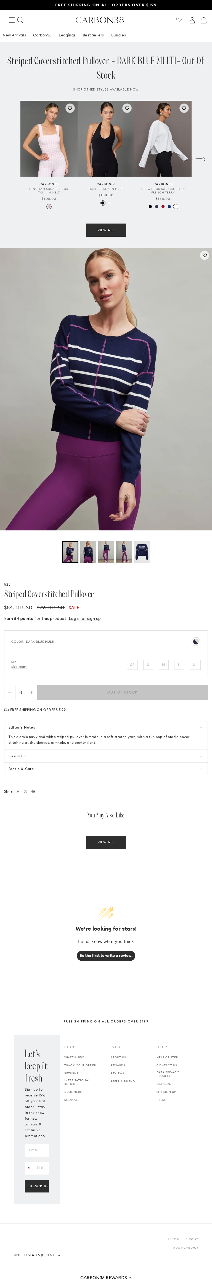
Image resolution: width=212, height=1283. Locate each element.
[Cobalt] (169, 206)
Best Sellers (93, 35)
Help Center (167, 1057)
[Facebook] (18, 791)
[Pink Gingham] (49, 206)
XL (195, 665)
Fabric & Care (21, 769)
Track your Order (80, 1065)
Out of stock (122, 692)
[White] (109, 203)
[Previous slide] (13, 158)
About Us (118, 1057)
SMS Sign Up (166, 1092)
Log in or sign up (85, 618)
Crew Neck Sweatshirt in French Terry (163, 190)
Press (161, 1100)
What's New (74, 1057)
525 (7, 584)
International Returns (77, 1082)
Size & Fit (17, 756)
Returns (71, 1073)
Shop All (71, 1100)
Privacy (191, 1239)
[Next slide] (198, 158)
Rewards (117, 1065)
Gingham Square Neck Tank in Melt (48, 190)
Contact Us (167, 1065)
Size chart (19, 667)
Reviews (117, 1073)
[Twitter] (25, 791)
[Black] (103, 203)
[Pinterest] (33, 791)
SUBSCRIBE (38, 1186)
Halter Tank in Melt (106, 189)
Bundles (118, 35)
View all (106, 230)
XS (132, 665)
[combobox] (29, 1168)
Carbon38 (42, 35)
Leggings (67, 35)
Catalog (164, 1084)
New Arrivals (14, 35)
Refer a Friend (122, 1081)
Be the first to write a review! (106, 955)
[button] (106, 1277)
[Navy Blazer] (156, 206)
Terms (173, 1239)
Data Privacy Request (168, 1074)
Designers (73, 1092)
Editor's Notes (22, 727)
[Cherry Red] (163, 206)
